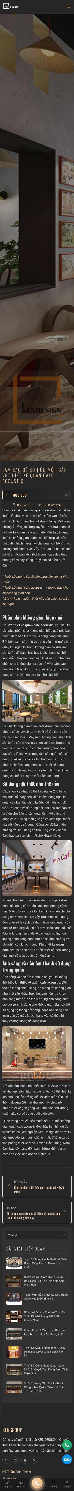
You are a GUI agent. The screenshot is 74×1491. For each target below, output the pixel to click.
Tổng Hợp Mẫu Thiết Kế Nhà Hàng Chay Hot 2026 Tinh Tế (46, 1296)
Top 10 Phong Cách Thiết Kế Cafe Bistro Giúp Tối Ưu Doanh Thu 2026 (45, 1263)
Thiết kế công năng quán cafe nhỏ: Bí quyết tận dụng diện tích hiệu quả (46, 1369)
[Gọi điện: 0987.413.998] (67, 1445)
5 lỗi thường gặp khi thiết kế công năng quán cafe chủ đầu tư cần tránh (44, 1387)
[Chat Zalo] (67, 1459)
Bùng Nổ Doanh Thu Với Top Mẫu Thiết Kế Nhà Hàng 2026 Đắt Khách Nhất (45, 1316)
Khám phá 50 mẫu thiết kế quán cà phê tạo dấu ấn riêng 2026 (45, 1332)
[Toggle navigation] (68, 7)
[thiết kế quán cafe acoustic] (37, 868)
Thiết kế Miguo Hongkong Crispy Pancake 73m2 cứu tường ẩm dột (44, 1351)
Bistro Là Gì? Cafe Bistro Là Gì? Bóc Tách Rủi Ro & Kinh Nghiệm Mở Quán (44, 1280)
